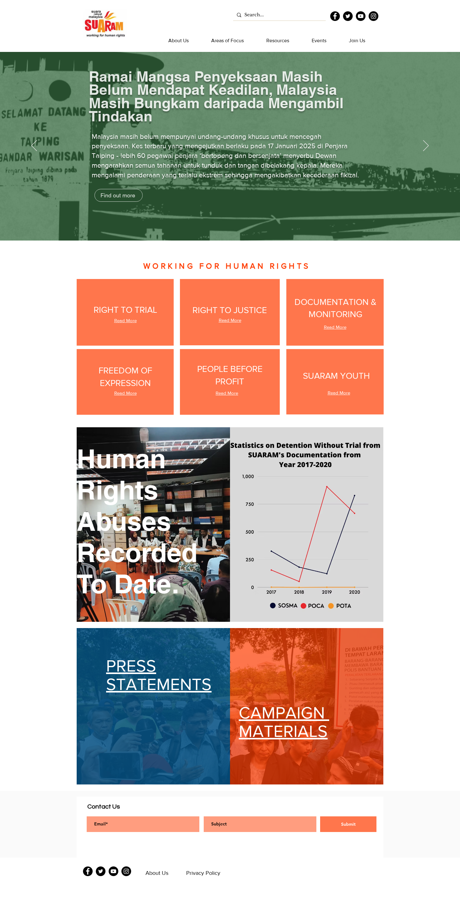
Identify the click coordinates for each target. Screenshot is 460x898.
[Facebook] (335, 16)
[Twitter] (348, 16)
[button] (178, 40)
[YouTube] (360, 16)
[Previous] (34, 146)
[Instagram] (373, 16)
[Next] (426, 146)
